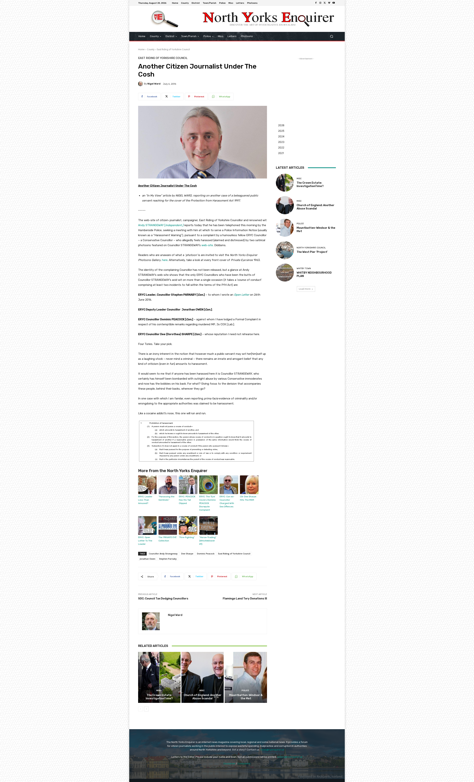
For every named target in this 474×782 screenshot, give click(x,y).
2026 (281, 125)
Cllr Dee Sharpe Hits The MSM (248, 498)
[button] (331, 36)
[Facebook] (316, 3)
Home (141, 49)
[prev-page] (140, 709)
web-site (207, 245)
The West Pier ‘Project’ (312, 252)
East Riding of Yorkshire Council (173, 49)
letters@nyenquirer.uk (290, 756)
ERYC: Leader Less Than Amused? (145, 500)
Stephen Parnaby (168, 558)
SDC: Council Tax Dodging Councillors (163, 598)
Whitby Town (304, 268)
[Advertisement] (306, 84)
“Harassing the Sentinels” (166, 498)
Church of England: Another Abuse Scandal (202, 696)
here (165, 260)
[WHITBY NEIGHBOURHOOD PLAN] (285, 273)
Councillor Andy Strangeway (163, 553)
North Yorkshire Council (311, 248)
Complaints (244, 763)
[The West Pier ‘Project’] (285, 250)
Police (245, 691)
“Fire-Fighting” (187, 537)
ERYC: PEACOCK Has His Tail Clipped (187, 500)
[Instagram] (320, 3)
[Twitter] (325, 3)
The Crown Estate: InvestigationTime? (159, 696)
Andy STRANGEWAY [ (160, 225)
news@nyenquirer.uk (272, 749)
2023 (281, 141)
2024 (281, 136)
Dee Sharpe (187, 553)
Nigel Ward (154, 83)
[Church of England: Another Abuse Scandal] (202, 677)
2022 (281, 147)
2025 (281, 130)
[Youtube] (333, 3)
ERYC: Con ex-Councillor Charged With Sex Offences (227, 501)
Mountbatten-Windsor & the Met (246, 696)
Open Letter (241, 294)
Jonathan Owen (147, 558)
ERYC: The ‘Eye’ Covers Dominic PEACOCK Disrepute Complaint (207, 503)
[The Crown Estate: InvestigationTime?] (159, 677)
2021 (281, 153)
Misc (158, 691)
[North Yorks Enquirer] (164, 19)
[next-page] (146, 709)
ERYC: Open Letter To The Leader (145, 540)
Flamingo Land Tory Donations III (245, 598)
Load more (305, 288)
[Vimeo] (329, 3)
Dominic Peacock (205, 553)
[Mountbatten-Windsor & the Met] (246, 677)
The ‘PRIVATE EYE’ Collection (167, 539)
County (150, 49)
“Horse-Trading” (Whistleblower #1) (207, 540)
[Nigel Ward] (141, 83)
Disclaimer (229, 763)
